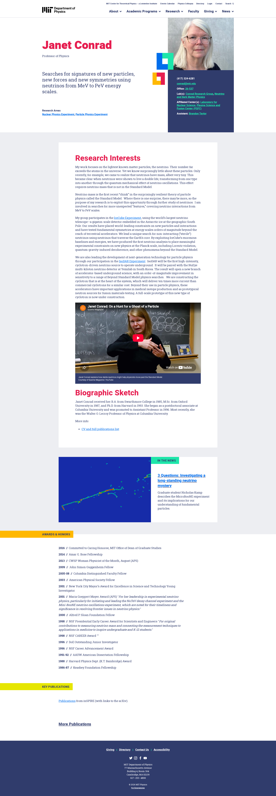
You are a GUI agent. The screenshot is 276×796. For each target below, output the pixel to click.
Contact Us (142, 750)
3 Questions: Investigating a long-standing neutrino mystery (181, 480)
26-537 (189, 89)
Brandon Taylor (198, 114)
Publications (67, 701)
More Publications (75, 724)
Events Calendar (167, 3)
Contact (218, 3)
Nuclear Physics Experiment (58, 114)
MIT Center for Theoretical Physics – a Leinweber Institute (131, 3)
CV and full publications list (100, 429)
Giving (110, 750)
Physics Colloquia (185, 3)
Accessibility (162, 750)
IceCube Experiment (127, 218)
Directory (200, 3)
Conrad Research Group (199, 94)
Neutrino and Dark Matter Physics (200, 95)
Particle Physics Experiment (91, 114)
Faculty (193, 11)
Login (209, 3)
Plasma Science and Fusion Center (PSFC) (198, 106)
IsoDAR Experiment (132, 261)
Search (228, 3)
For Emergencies (138, 788)
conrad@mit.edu (186, 84)
